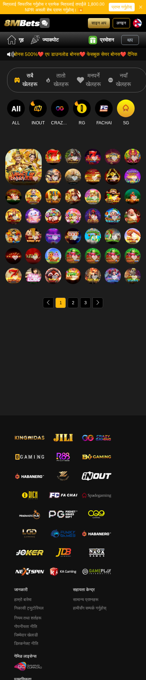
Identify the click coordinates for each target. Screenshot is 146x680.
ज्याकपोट (51, 39)
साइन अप (98, 23)
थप (130, 40)
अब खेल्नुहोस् (23, 173)
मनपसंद (23, 157)
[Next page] (97, 303)
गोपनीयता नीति (25, 626)
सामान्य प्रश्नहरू (86, 599)
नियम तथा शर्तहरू (27, 618)
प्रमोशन (107, 39)
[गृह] (22, 23)
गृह (21, 39)
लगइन (121, 23)
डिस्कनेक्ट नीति (26, 643)
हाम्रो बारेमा (23, 599)
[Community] (45, 23)
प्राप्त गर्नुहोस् (122, 7)
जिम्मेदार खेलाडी (26, 635)
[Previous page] (48, 303)
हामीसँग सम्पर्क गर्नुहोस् (89, 608)
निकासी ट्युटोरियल (29, 608)
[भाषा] (137, 23)
